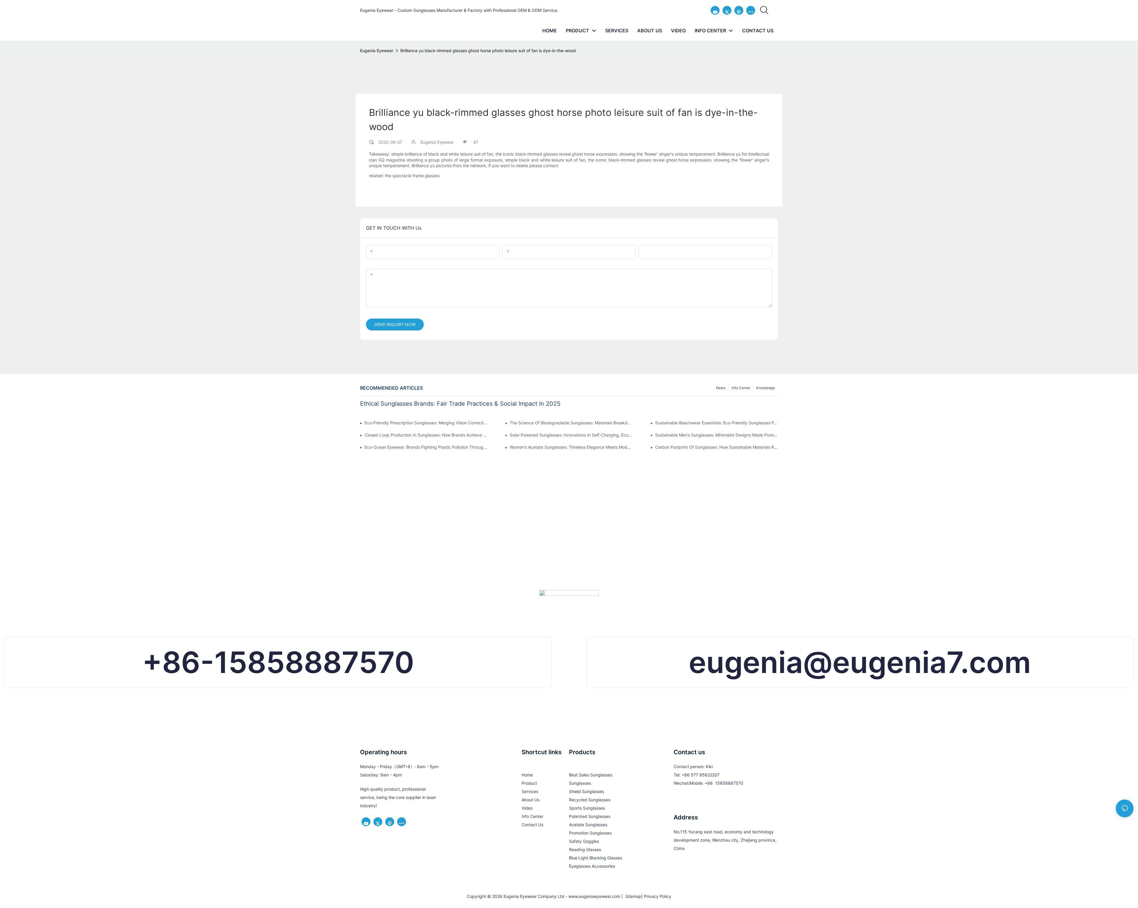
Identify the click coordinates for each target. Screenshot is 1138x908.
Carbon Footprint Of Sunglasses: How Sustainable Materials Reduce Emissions (716, 447)
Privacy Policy (657, 896)
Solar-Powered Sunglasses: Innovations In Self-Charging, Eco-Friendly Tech (571, 434)
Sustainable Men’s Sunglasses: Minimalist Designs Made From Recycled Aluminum (716, 434)
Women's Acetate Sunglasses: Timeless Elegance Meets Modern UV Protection (571, 447)
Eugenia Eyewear (376, 50)
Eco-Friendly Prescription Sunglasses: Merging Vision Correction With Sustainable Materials (426, 422)
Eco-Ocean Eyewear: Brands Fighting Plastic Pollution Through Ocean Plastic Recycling (426, 447)
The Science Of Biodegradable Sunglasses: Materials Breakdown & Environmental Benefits (571, 422)
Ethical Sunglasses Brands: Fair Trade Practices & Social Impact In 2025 (460, 403)
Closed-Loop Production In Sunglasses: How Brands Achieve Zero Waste (426, 434)
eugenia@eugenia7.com (860, 662)
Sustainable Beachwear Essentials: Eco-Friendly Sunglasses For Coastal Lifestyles (716, 422)
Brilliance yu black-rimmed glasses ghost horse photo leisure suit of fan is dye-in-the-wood (488, 50)
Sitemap (632, 896)
